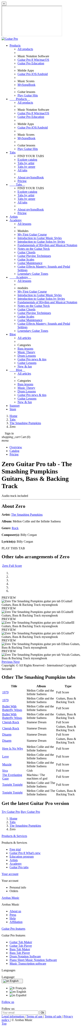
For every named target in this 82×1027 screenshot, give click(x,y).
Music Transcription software (28, 963)
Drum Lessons (27, 355)
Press (13, 914)
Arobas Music (10, 897)
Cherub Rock (10, 722)
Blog (13, 334)
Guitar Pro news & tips (32, 359)
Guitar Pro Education (31, 63)
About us (15, 911)
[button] (7, 661)
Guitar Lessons (27, 363)
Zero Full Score (12, 565)
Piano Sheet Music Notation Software (33, 960)
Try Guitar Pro (11, 811)
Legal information (13, 1016)
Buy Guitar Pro (30, 811)
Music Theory (26, 352)
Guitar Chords (26, 252)
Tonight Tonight (12, 784)
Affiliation (16, 922)
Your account (10, 874)
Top (4, 1023)
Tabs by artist (26, 163)
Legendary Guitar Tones (33, 273)
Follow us (8, 1002)
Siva (5, 770)
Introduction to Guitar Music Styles (40, 238)
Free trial (15, 849)
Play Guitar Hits (28, 95)
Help (13, 918)
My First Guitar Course (32, 234)
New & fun (25, 366)
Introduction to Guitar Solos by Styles (41, 241)
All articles (24, 338)
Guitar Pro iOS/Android (33, 74)
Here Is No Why (12, 748)
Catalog (14, 450)
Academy (16, 220)
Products (15, 45)
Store (13, 409)
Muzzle (7, 764)
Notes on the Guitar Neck (34, 248)
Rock (15, 528)
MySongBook (26, 84)
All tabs (22, 170)
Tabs (13, 152)
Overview (16, 447)
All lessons (24, 223)
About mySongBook (31, 177)
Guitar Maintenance (30, 263)
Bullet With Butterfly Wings (12, 708)
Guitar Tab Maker (21, 942)
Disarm (6, 734)
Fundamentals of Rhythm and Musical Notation (47, 245)
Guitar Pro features (13, 928)
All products (25, 49)
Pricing (22, 181)
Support (15, 405)
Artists (14, 216)
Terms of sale (53, 1016)
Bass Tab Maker (20, 949)
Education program (22, 856)
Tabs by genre (26, 166)
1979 (5, 692)
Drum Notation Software (25, 956)
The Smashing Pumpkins (27, 514)
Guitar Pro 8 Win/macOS (33, 59)
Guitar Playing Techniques (34, 256)
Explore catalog (27, 159)
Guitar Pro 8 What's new (25, 853)
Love (5, 756)
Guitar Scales (26, 259)
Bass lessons (25, 348)
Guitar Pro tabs (19, 867)
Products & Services (14, 836)
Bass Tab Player (20, 952)
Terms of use (34, 1016)
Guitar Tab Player (21, 945)
